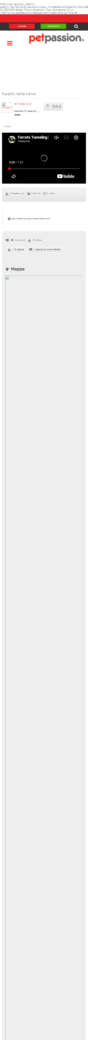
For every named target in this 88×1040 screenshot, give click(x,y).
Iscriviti (53, 26)
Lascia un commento (47, 249)
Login (22, 26)
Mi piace (19, 249)
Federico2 (25, 104)
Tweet (7, 127)
